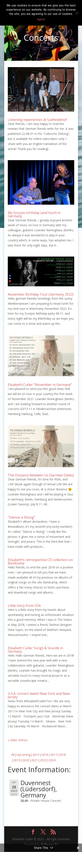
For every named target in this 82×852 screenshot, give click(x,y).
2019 (16, 760)
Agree (41, 19)
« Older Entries (18, 740)
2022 (43, 760)
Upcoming (23, 755)
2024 (52, 760)
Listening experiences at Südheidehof (37, 119)
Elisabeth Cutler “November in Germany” (40, 384)
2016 (44, 755)
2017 (53, 755)
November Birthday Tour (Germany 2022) (40, 294)
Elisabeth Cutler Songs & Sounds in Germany (35, 650)
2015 (36, 755)
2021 (34, 760)
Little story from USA (24, 605)
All (13, 755)
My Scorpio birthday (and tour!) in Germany (34, 214)
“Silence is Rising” (21, 517)
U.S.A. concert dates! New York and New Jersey (39, 695)
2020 (25, 760)
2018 (62, 755)
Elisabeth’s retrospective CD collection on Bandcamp (40, 561)
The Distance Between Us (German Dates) (41, 475)
